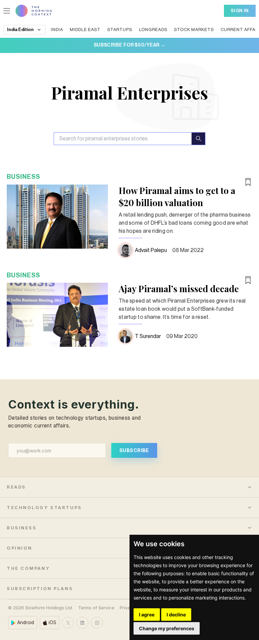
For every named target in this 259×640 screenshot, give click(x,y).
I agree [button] (146, 614)
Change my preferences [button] (166, 628)
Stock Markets (194, 29)
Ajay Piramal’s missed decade (179, 289)
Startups (119, 29)
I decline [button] (176, 614)
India (57, 29)
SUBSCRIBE (134, 450)
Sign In (240, 10)
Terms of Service (96, 607)
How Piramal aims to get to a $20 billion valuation (177, 196)
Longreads (153, 29)
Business (23, 176)
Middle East (85, 29)
